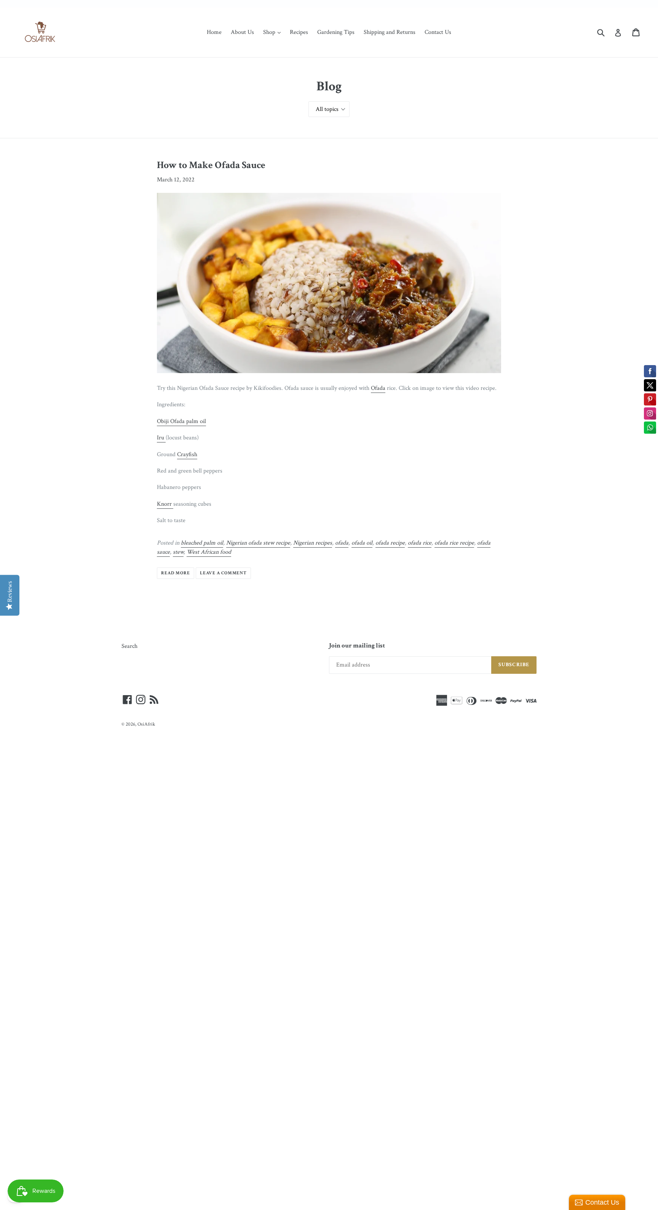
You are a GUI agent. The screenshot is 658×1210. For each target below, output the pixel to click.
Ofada (378, 388)
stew (178, 552)
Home (214, 32)
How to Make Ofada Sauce (211, 165)
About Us (242, 32)
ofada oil (361, 543)
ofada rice (419, 543)
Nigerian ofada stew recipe (258, 543)
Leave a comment (223, 573)
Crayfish (187, 454)
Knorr (165, 504)
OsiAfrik (146, 724)
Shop (273, 32)
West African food (209, 552)
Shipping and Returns (389, 32)
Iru (161, 438)
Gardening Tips (336, 32)
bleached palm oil (202, 543)
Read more (175, 573)
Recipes (299, 32)
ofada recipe (390, 543)
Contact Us (438, 32)
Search (129, 646)
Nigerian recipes (312, 543)
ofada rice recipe (454, 543)
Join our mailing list (357, 645)
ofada (341, 543)
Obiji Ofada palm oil (181, 421)
